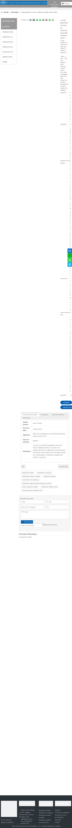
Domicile (57, 810)
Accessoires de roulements (10, 52)
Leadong (57, 826)
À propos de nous (60, 815)
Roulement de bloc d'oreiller (10, 42)
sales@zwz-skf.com (26, 819)
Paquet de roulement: (65, 162)
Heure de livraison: (65, 313)
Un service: (64, 278)
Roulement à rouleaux (10, 37)
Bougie (5, 62)
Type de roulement (58, 415)
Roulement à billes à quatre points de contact (36, 483)
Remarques (26, 418)
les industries (59, 817)
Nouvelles (58, 820)
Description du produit (30, 415)
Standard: (63, 124)
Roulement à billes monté (49, 487)
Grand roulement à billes (30, 487)
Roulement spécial (8, 47)
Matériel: (63, 93)
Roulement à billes (8, 32)
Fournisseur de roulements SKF (32, 490)
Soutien (57, 822)
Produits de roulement (62, 812)
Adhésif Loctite (7, 57)
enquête (66, 403)
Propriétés (44, 415)
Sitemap (43, 826)
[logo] (9, 809)
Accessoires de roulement (30, 480)
